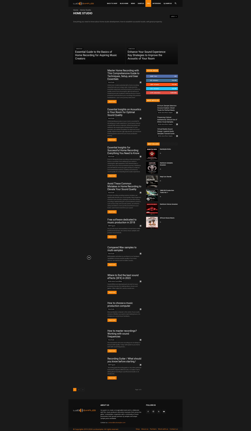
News (133, 3)
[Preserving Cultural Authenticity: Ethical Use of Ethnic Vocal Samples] (151, 121)
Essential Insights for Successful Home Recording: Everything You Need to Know (123, 150)
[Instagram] (153, 412)
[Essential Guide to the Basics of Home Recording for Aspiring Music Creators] (99, 48)
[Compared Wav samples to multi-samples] (89, 257)
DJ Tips (137, 17)
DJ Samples (168, 3)
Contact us (174, 429)
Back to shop (112, 3)
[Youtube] (164, 412)
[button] (175, 4)
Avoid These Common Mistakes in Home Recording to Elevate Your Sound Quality (124, 186)
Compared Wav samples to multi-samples (121, 249)
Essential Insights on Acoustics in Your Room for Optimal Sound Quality (124, 112)
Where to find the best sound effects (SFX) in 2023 (123, 277)
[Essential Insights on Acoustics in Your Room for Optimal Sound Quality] (89, 119)
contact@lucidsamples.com (116, 422)
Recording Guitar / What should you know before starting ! (124, 360)
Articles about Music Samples (99, 17)
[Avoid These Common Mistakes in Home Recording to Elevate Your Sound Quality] (89, 193)
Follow (174, 80)
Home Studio (79, 48)
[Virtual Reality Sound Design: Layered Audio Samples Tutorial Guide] (151, 133)
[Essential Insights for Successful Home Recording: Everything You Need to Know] (89, 157)
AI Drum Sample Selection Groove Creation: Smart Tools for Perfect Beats (166, 108)
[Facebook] (148, 412)
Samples (141, 3)
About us (144, 429)
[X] (159, 412)
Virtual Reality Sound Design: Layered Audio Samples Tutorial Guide (165, 131)
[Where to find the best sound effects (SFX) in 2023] (89, 285)
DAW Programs (129, 17)
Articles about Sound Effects (116, 17)
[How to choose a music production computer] (89, 313)
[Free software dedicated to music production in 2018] (89, 229)
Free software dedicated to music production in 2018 (121, 221)
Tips (148, 3)
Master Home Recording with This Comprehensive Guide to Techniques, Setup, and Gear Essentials (123, 74)
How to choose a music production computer (120, 304)
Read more (112, 101)
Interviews (157, 3)
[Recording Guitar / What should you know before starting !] (89, 368)
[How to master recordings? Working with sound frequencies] (89, 341)
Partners (153, 429)
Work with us (163, 429)
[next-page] (83, 389)
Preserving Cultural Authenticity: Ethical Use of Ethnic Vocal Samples (167, 119)
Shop (138, 429)
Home (75, 10)
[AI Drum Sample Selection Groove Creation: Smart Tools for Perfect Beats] (151, 109)
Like (175, 76)
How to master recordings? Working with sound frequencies (122, 333)
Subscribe (173, 92)
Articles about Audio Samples (81, 17)
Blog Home (124, 3)
